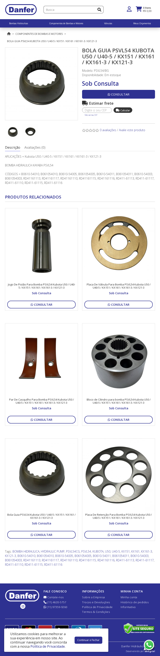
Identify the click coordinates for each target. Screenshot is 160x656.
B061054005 (83, 556)
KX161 (135, 551)
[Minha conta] (129, 8)
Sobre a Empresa (93, 597)
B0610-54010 (26, 556)
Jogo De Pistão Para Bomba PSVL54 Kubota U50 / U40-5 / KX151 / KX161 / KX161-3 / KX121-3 (41, 286)
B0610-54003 (140, 556)
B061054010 (45, 556)
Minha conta (129, 597)
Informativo (128, 607)
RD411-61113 (125, 560)
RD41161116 (106, 560)
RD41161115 (87, 560)
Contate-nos (55, 597)
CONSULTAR (119, 94)
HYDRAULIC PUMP (53, 551)
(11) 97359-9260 (56, 607)
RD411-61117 (145, 560)
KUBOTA (98, 551)
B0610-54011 (102, 556)
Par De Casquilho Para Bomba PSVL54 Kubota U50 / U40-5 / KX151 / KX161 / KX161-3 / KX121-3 (41, 401)
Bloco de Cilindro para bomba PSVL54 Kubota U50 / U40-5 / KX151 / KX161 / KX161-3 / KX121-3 (119, 401)
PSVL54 (86, 551)
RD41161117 (50, 560)
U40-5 (116, 551)
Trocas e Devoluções (96, 602)
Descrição (12, 147)
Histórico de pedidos (135, 602)
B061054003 (13, 560)
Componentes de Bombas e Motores (39, 34)
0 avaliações (108, 130)
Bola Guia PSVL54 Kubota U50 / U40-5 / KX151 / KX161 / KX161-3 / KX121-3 (52, 41)
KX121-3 (10, 556)
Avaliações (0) (34, 147)
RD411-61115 (34, 565)
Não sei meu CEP (91, 115)
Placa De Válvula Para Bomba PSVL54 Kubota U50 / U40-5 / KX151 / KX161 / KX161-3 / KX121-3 (119, 286)
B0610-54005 (64, 556)
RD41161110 (69, 560)
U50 (107, 551)
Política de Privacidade (97, 607)
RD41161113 (31, 560)
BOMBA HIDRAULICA (25, 551)
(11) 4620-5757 (56, 602)
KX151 (125, 551)
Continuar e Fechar (88, 640)
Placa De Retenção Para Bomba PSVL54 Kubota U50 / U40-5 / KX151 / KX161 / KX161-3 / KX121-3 (118, 516)
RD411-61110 (14, 565)
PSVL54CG (73, 551)
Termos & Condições (96, 612)
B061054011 (120, 556)
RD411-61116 (53, 565)
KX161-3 (146, 551)
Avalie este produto (132, 130)
